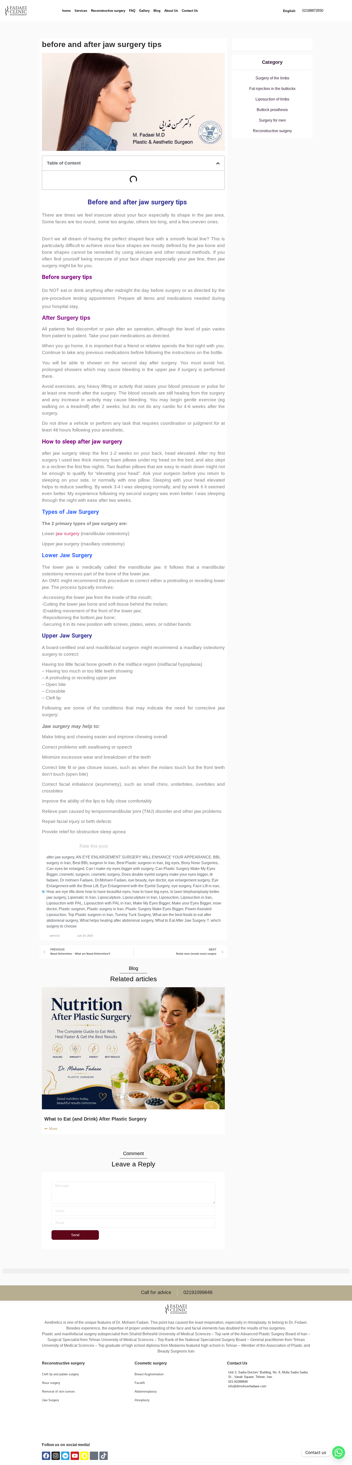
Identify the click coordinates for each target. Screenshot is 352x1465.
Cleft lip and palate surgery (60, 1374)
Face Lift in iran (206, 886)
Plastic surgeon (72, 909)
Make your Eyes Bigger (191, 903)
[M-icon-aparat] (94, 1456)
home (66, 10)
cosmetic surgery (105, 874)
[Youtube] (75, 1456)
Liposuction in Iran (196, 897)
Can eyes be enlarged (65, 869)
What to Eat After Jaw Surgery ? (182, 920)
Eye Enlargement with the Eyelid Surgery (135, 886)
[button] (218, 163)
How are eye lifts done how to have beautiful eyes (88, 892)
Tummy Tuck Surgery (133, 915)
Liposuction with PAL (64, 903)
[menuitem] (288, 10)
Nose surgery (51, 1383)
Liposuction (169, 897)
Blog (156, 10)
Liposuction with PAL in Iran (107, 903)
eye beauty (137, 880)
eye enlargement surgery (189, 880)
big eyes (172, 863)
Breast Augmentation (149, 1374)
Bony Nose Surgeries (199, 863)
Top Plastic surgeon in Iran (90, 915)
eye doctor (157, 880)
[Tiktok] (103, 1456)
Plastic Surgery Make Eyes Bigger (154, 909)
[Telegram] (65, 1456)
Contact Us (190, 10)
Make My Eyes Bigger (151, 903)
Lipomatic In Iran (82, 897)
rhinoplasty (142, 1400)
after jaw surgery (60, 857)
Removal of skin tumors (58, 1391)
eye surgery (181, 886)
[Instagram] (55, 1456)
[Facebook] (46, 1456)
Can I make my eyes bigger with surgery (119, 869)
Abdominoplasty (146, 1391)
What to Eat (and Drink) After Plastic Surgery (95, 1119)
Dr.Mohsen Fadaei (110, 880)
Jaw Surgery (50, 1400)
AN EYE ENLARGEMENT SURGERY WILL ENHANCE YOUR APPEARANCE (143, 857)
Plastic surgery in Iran (105, 909)
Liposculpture (109, 897)
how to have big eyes (150, 892)
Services (80, 10)
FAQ (132, 10)
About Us (171, 10)
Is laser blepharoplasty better (194, 892)
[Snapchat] (84, 1456)
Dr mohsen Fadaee (76, 880)
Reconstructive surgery (108, 10)
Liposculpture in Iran (140, 897)
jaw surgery (68, 533)
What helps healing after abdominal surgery (116, 920)
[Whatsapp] (338, 1452)
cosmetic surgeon (74, 874)
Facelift (140, 1383)
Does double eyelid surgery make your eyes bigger (165, 874)
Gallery (144, 10)
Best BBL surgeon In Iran (94, 863)
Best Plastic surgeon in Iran (140, 863)
